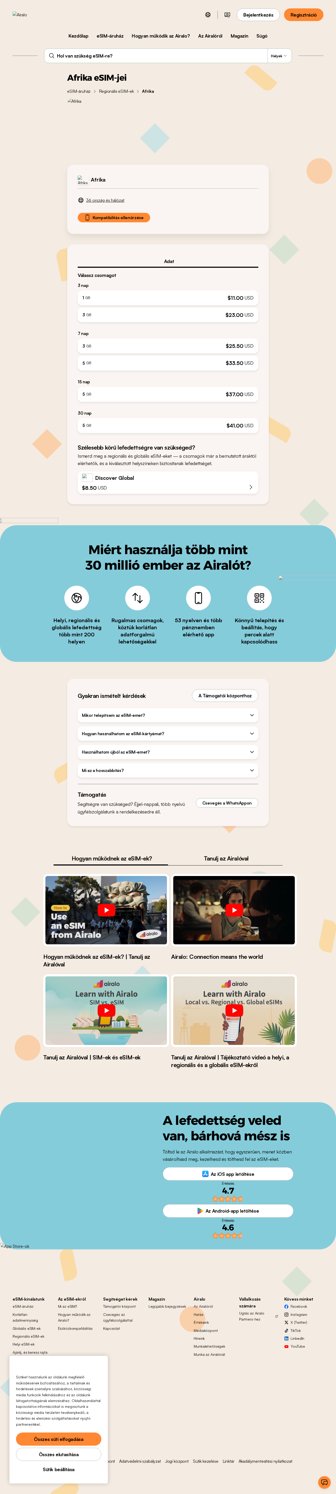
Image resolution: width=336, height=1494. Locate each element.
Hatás (198, 1314)
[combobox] (168, 55)
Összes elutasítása (59, 1454)
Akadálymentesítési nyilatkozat (265, 1461)
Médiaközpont (206, 1330)
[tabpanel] (168, 350)
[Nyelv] (208, 15)
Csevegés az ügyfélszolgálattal (117, 1317)
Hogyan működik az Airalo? (161, 36)
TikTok (296, 1330)
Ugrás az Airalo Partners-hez (251, 1316)
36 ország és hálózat (105, 200)
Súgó (261, 36)
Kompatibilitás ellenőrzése (118, 217)
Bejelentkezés (258, 15)
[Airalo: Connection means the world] (234, 910)
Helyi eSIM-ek (24, 1344)
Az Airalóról (210, 36)
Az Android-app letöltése (232, 1211)
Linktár (228, 1461)
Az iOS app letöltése (232, 1174)
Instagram (299, 1314)
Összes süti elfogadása (58, 1439)
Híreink (199, 1338)
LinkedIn (297, 1338)
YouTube (298, 1346)
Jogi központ (177, 1461)
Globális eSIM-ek (27, 1328)
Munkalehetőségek (209, 1346)
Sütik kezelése (205, 1461)
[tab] (168, 261)
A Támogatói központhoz (225, 695)
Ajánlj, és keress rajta (30, 1352)
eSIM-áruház (110, 36)
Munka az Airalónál (209, 1354)
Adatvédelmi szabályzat (140, 1461)
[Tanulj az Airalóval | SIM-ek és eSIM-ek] (106, 1010)
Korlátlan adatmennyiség (25, 1317)
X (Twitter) (299, 1322)
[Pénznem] (227, 15)
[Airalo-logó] (28, 14)
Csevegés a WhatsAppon (227, 803)
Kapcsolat (111, 1328)
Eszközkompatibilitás (75, 1328)
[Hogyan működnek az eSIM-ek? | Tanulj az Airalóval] (106, 910)
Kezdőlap (78, 36)
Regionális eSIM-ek (116, 91)
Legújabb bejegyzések (167, 1306)
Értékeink (201, 1322)
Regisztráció (304, 15)
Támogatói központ (119, 1306)
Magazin (239, 36)
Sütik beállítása (59, 1469)
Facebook (299, 1306)
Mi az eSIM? (67, 1306)
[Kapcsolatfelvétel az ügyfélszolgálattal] (324, 1482)
